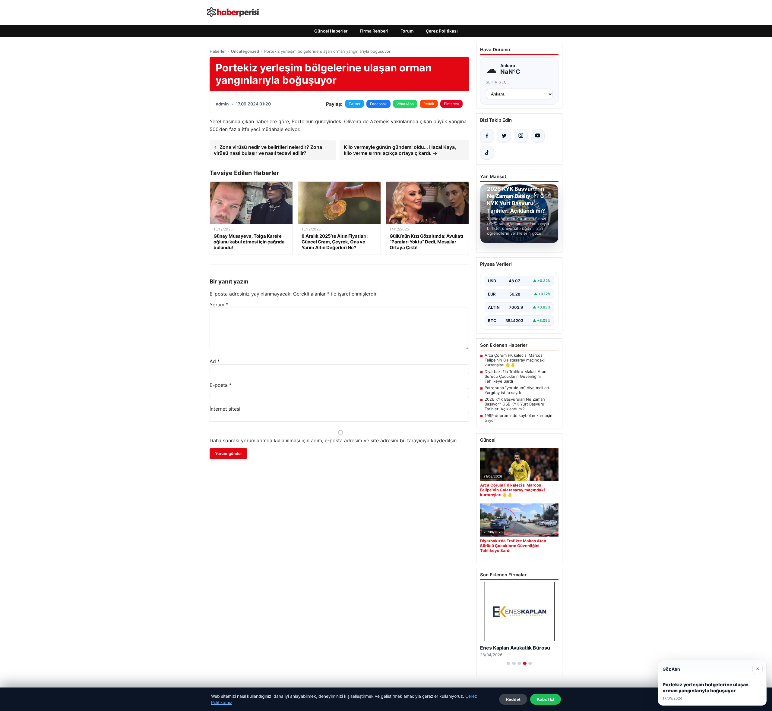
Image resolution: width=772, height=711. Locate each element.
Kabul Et (545, 699)
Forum (407, 30)
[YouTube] (538, 136)
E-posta (221, 385)
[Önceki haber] (536, 194)
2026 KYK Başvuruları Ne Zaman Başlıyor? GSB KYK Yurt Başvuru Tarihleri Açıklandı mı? (515, 404)
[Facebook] (487, 136)
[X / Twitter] (504, 136)
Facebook (378, 104)
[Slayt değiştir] (508, 663)
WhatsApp (405, 104)
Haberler (218, 51)
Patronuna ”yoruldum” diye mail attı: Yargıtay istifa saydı (518, 390)
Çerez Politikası (442, 30)
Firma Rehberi (374, 30)
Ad (215, 361)
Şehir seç (496, 82)
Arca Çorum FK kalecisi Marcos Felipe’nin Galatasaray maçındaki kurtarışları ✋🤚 (515, 360)
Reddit (428, 104)
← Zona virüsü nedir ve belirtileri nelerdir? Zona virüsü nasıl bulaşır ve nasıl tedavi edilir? (268, 150)
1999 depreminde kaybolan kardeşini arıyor (519, 418)
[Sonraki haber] (548, 194)
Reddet (513, 699)
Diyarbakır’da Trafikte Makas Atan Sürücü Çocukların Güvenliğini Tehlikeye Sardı (515, 376)
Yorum (219, 305)
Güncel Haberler (331, 30)
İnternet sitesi (225, 409)
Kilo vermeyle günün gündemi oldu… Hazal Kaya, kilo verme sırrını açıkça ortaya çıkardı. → (400, 150)
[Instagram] (521, 136)
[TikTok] (487, 153)
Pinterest (451, 104)
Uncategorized (245, 51)
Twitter (354, 104)
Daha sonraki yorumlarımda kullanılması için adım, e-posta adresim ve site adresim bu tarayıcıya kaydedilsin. (334, 440)
